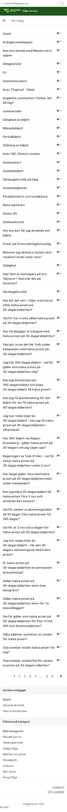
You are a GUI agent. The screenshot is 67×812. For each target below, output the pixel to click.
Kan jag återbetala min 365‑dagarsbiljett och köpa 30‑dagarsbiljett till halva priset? (32, 384)
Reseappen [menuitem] (10, 760)
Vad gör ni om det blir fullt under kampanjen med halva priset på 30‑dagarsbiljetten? (32, 349)
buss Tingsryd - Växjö (32, 89)
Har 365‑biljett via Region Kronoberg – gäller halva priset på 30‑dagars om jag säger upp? (32, 442)
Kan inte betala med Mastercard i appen (32, 53)
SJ (32, 72)
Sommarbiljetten (32, 188)
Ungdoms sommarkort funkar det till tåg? (32, 100)
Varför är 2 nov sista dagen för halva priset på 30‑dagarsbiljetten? (32, 530)
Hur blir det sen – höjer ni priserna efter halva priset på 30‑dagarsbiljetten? (32, 305)
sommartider (32, 111)
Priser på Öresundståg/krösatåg (32, 244)
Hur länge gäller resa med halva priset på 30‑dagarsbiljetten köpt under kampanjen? (32, 478)
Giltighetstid (32, 64)
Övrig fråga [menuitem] (10, 777)
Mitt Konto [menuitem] (9, 771)
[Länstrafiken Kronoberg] (4, 20)
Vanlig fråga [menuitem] (10, 748)
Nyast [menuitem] (7, 699)
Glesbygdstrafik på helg (32, 179)
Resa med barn (32, 205)
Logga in (58, 787)
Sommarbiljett (32, 171)
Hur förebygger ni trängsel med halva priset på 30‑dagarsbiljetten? (32, 333)
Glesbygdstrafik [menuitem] (13, 742)
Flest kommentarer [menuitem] (15, 711)
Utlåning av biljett (32, 145)
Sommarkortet (32, 222)
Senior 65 (32, 213)
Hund (32, 34)
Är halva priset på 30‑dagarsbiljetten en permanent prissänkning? (32, 567)
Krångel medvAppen (32, 42)
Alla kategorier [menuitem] (13, 731)
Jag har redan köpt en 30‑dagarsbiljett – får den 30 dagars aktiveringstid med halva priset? (32, 547)
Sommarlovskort (32, 81)
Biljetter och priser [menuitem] (14, 754)
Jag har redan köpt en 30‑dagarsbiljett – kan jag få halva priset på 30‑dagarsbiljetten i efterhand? (32, 423)
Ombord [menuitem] (8, 766)
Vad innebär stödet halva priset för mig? (32, 650)
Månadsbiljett (32, 128)
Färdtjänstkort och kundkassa (32, 196)
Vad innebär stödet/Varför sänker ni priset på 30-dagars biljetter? (32, 663)
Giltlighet (32, 265)
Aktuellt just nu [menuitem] (12, 737)
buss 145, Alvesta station (32, 154)
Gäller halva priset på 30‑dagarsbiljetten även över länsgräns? (32, 585)
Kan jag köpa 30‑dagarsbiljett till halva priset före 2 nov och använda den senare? (32, 496)
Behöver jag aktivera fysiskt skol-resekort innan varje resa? (32, 255)
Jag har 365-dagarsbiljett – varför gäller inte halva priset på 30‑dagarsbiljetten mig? (32, 367)
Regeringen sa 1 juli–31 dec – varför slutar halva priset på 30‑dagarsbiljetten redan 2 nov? (32, 460)
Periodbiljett (32, 137)
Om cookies (56, 791)
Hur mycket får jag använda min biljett (32, 233)
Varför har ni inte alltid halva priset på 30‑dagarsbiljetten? (32, 320)
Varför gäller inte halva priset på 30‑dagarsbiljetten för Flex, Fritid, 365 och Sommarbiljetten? (32, 621)
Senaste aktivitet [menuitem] (13, 705)
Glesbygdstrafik (32, 292)
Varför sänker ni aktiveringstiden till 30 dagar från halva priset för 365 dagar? (32, 514)
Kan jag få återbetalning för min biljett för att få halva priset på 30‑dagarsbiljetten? (32, 402)
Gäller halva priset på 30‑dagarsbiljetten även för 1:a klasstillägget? (32, 603)
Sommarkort (32, 162)
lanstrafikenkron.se (16, 3)
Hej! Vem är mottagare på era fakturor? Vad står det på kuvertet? (32, 278)
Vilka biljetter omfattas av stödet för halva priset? (32, 637)
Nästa (61, 676)
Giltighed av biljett (32, 120)
